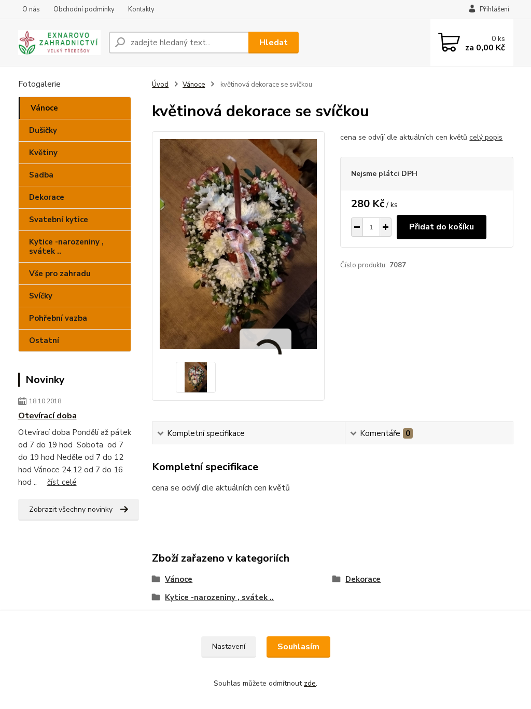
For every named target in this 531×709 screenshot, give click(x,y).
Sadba (41, 175)
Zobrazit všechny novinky (71, 509)
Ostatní (44, 340)
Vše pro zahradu (60, 273)
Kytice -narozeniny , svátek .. (66, 246)
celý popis (485, 137)
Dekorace (46, 197)
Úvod (160, 84)
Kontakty (141, 9)
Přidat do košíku (441, 227)
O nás (31, 9)
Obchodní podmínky (84, 9)
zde (310, 683)
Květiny (43, 152)
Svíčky (40, 296)
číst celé (62, 482)
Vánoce (44, 108)
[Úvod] (59, 43)
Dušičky (43, 130)
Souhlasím (298, 646)
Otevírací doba (47, 415)
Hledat (273, 42)
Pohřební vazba (58, 318)
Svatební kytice (58, 219)
